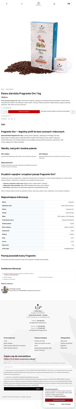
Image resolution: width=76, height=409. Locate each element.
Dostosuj (51, 404)
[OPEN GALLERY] (38, 48)
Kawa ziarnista (10, 89)
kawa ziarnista (44, 259)
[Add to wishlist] (73, 111)
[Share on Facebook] (9, 119)
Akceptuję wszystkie (59, 400)
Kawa (2, 89)
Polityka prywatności (60, 396)
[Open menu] (6, 3)
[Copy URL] (14, 119)
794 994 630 (40, 320)
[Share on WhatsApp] (11, 119)
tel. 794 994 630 (21, 290)
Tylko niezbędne (66, 404)
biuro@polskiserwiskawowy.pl (33, 290)
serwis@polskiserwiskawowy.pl (38, 330)
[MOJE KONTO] (54, 4)
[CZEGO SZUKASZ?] (22, 3)
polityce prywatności (43, 381)
